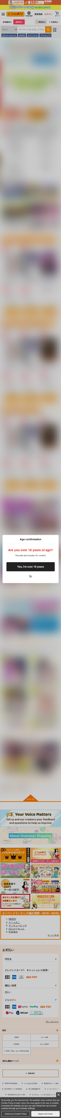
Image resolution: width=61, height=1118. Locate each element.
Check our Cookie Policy (16, 1113)
